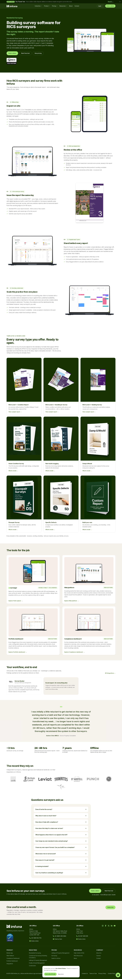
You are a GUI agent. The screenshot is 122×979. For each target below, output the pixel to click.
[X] (108, 926)
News (75, 958)
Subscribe (110, 907)
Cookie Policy (111, 973)
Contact (77, 6)
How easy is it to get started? (44, 860)
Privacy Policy (102, 973)
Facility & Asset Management (37, 963)
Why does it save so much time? (45, 816)
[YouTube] (114, 926)
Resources (63, 6)
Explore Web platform (71, 600)
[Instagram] (102, 926)
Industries (38, 6)
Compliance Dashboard (13, 958)
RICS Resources (78, 955)
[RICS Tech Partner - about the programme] (12, 61)
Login (99, 6)
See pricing (38, 53)
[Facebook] (105, 926)
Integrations (10, 963)
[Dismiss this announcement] (120, 1)
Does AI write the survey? (43, 809)
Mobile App (10, 953)
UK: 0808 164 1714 (36, 938)
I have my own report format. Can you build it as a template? (55, 847)
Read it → (110, 1)
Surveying (54, 955)
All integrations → (110, 673)
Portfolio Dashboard (12, 961)
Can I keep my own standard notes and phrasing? (51, 841)
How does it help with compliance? (46, 822)
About (71, 6)
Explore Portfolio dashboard (18, 652)
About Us (98, 953)
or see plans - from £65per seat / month (103, 894)
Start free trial (25, 53)
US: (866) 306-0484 (60, 936)
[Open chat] (118, 975)
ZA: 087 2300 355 (83, 936)
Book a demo (110, 6)
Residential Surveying (35, 953)
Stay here (61, 974)
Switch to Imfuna (55, 958)
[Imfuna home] (12, 6)
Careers (98, 955)
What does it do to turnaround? (45, 854)
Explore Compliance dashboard (74, 652)
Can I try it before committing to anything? (49, 873)
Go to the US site (50, 974)
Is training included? (42, 866)
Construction (32, 965)
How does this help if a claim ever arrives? (49, 828)
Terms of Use (93, 973)
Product (46, 6)
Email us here (35, 941)
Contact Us (85, 973)
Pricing (54, 6)
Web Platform (10, 955)
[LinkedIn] (111, 926)
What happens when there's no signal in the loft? (51, 835)
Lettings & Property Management (38, 960)
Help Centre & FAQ (79, 953)
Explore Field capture (16, 600)
